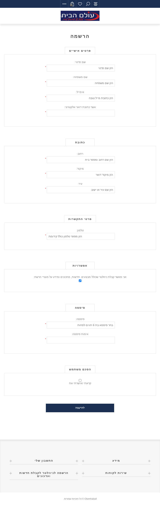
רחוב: (80, 153)
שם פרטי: (80, 62)
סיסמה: (80, 319)
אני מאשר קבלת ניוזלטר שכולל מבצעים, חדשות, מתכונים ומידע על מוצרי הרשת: (80, 276)
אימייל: (80, 92)
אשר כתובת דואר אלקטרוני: (80, 107)
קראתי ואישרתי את (80, 383)
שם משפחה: (80, 77)
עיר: (80, 183)
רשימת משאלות (80, 4)
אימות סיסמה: (80, 334)
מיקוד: (80, 168)
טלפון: (80, 230)
